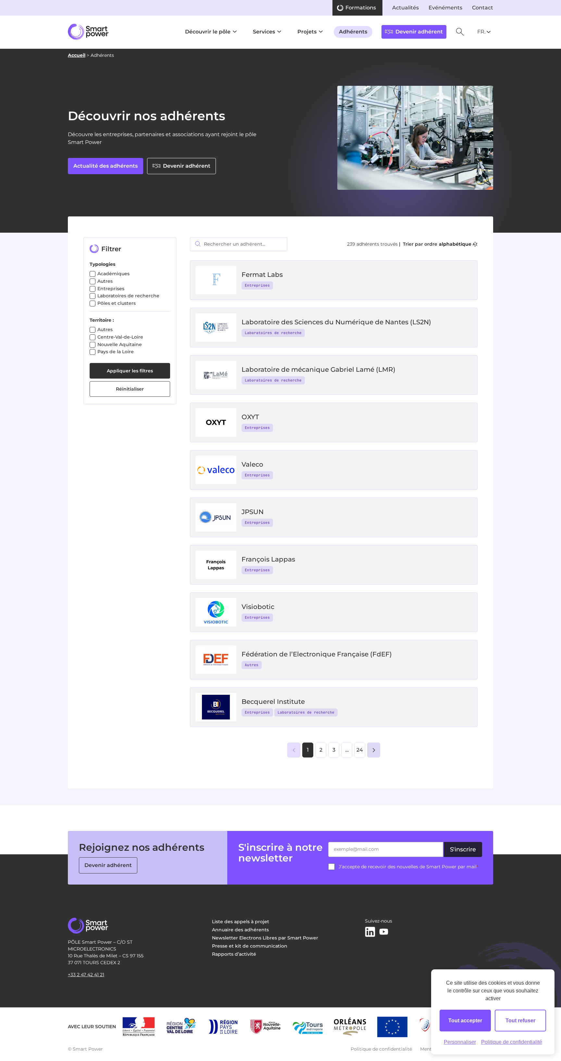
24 (359, 750)
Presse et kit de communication (249, 946)
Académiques (113, 274)
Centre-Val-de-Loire (120, 337)
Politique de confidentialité (381, 1049)
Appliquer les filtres (130, 371)
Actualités (405, 8)
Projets (307, 32)
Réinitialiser (130, 389)
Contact (482, 8)
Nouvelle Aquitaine (119, 344)
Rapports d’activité (234, 954)
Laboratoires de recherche (128, 296)
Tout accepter (465, 1020)
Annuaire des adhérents (240, 930)
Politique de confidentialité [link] (511, 1042)
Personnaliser (460, 1042)
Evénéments (445, 8)
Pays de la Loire (115, 352)
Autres (105, 281)
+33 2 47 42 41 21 (86, 974)
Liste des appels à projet (240, 922)
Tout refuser (520, 1020)
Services (264, 32)
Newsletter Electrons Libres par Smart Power (265, 938)
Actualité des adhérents (105, 166)
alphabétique (455, 244)
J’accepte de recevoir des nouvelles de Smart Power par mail (408, 867)
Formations (360, 8)
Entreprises (110, 288)
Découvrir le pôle (208, 32)
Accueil (76, 55)
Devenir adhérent (186, 166)
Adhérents (353, 32)
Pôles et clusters (116, 303)
